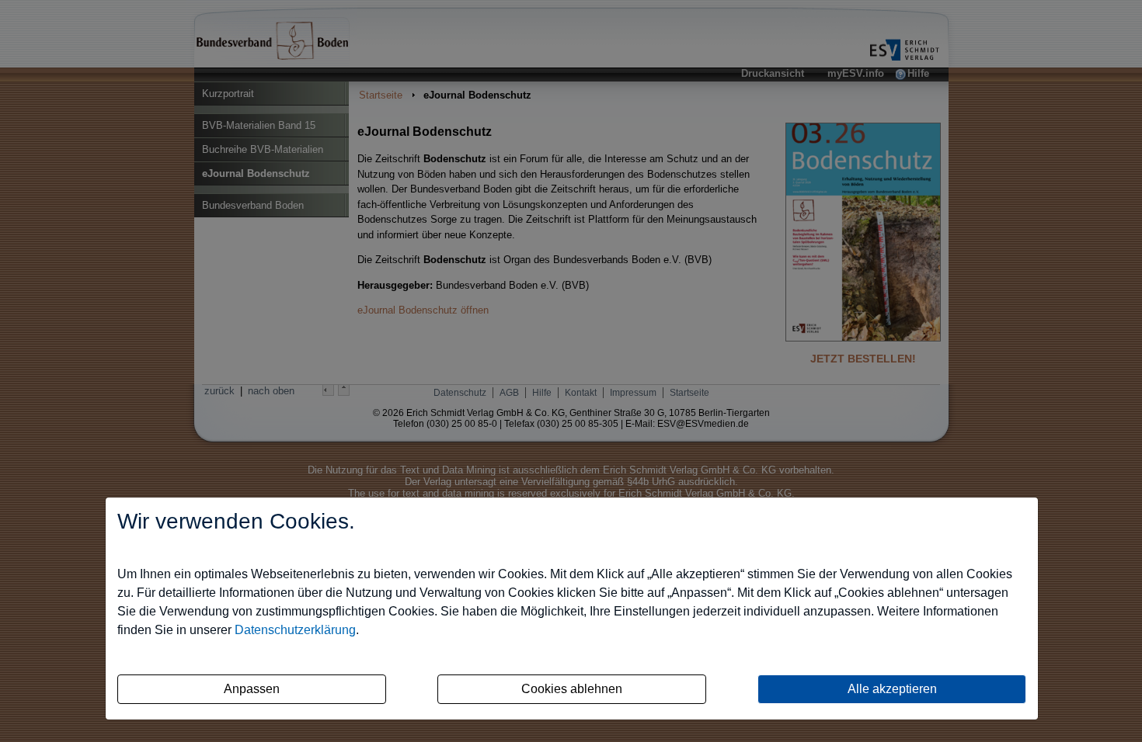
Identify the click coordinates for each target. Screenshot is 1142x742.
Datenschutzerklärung (295, 629)
